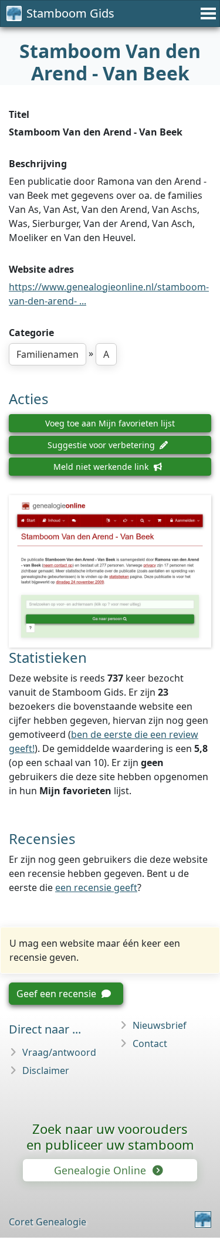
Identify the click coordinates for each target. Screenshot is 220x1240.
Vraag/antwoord (59, 1052)
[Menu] (206, 13)
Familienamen (47, 354)
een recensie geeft (96, 887)
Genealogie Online (101, 1170)
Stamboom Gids (70, 13)
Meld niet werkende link (102, 466)
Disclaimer (45, 1070)
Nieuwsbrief (160, 1025)
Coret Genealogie (47, 1221)
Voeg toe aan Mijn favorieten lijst (110, 423)
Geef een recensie (57, 993)
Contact (150, 1043)
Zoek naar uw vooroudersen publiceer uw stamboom (110, 1136)
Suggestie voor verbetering (102, 444)
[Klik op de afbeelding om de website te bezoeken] (110, 571)
